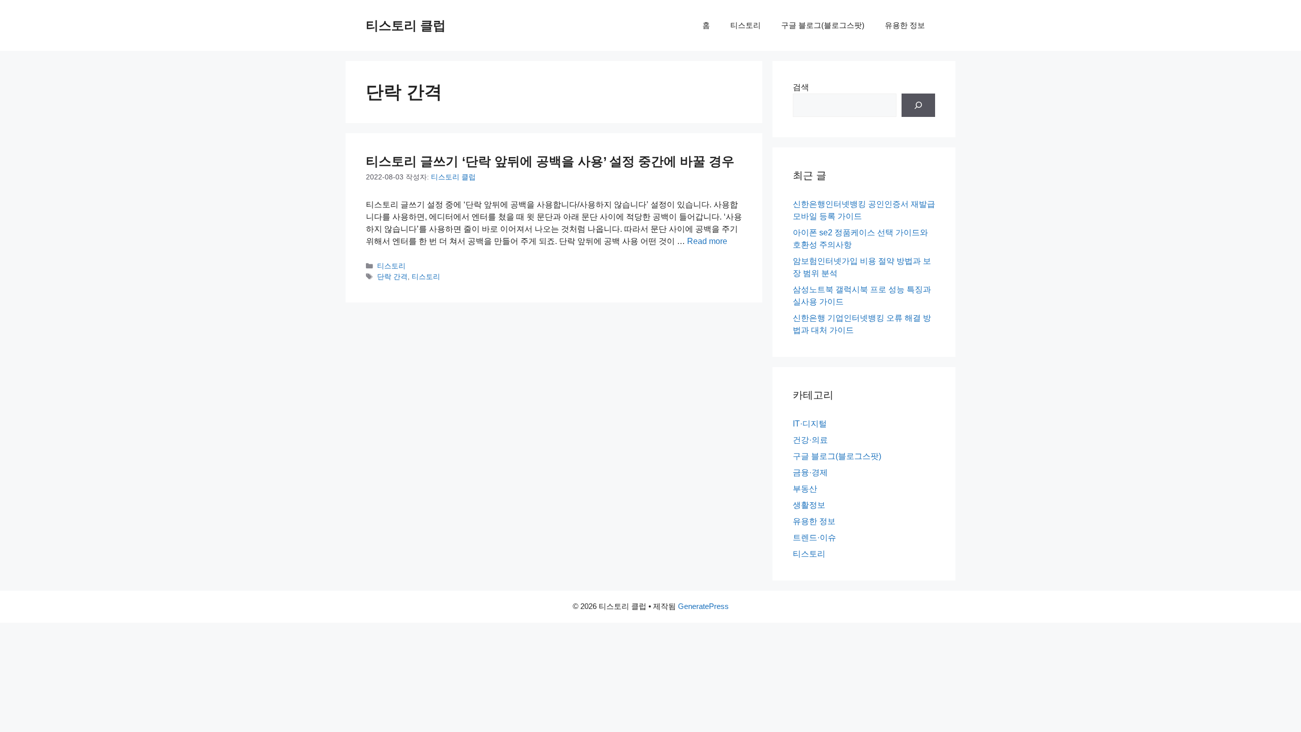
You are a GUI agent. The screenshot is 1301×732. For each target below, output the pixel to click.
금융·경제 (810, 472)
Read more (707, 241)
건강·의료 (810, 440)
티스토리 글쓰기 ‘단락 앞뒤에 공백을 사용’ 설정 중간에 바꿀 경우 (550, 161)
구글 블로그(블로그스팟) (822, 25)
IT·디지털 (810, 423)
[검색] (918, 105)
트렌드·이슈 (814, 537)
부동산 (805, 488)
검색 (801, 87)
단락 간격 (392, 277)
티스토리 (745, 25)
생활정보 (809, 505)
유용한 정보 (905, 25)
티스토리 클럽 (406, 25)
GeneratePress (703, 606)
